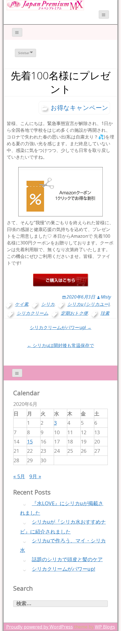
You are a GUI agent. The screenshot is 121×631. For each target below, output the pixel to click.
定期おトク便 (74, 313)
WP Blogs (105, 627)
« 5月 (19, 476)
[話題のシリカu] (45, 5)
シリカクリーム (32, 313)
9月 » (35, 476)
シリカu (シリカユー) (88, 304)
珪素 (104, 313)
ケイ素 (21, 304)
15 (30, 441)
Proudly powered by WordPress (39, 627)
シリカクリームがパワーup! (63, 568)
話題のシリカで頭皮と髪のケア (67, 559)
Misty (106, 297)
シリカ (48, 304)
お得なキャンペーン (79, 107)
